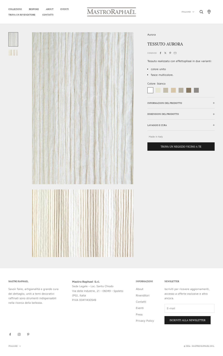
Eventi (64, 9)
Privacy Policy (145, 320)
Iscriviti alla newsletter (188, 320)
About (49, 9)
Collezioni (15, 9)
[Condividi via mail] (175, 53)
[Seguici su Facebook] (10, 334)
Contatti (47, 14)
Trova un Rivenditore (21, 14)
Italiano (186, 12)
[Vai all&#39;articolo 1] (13, 39)
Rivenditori (142, 295)
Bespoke (34, 9)
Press (139, 314)
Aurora (151, 34)
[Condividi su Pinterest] (170, 53)
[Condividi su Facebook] (160, 53)
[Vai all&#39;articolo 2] (13, 52)
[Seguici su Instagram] (19, 334)
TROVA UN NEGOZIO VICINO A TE (181, 146)
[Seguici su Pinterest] (28, 334)
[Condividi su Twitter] (165, 53)
